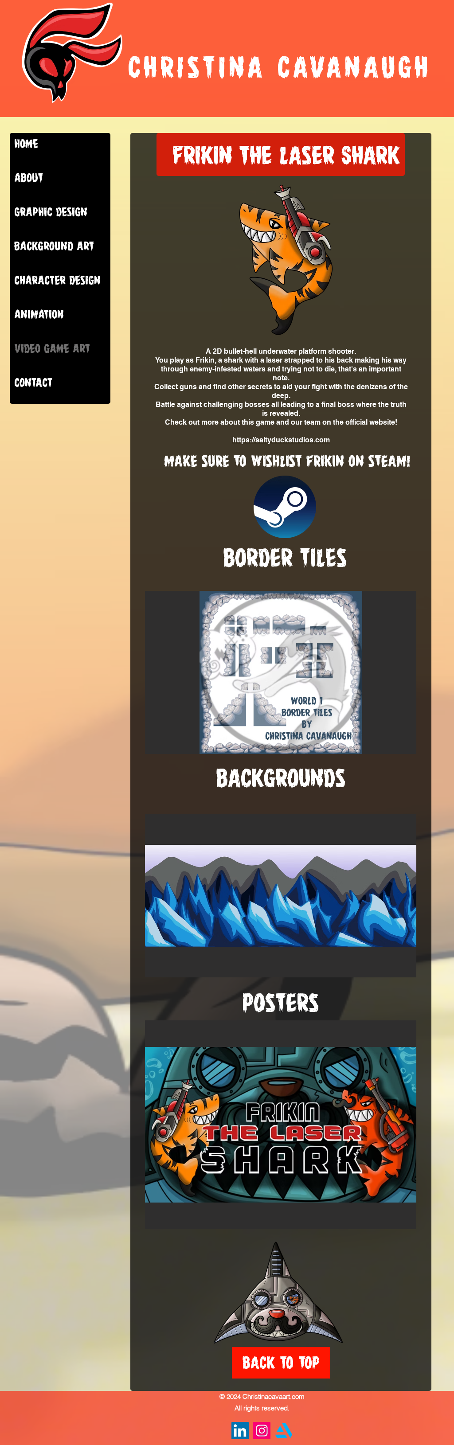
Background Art (54, 246)
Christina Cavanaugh (279, 67)
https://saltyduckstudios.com (281, 440)
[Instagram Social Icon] (261, 1430)
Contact (33, 382)
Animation (39, 314)
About (28, 177)
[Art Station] (283, 1430)
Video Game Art (52, 348)
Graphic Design (50, 212)
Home (26, 143)
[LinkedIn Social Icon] (240, 1430)
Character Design (57, 280)
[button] (280, 672)
